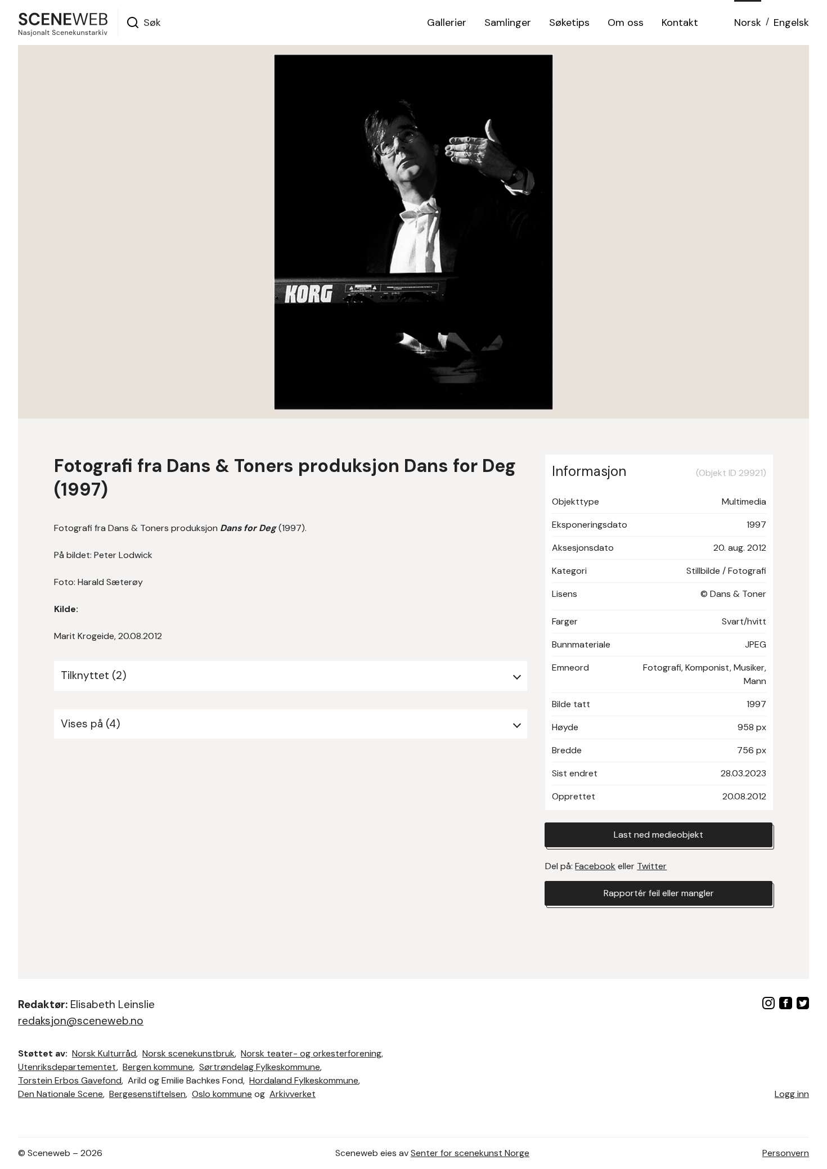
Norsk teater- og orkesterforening (311, 1053)
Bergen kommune (158, 1067)
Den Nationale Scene (60, 1094)
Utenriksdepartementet (67, 1067)
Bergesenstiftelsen (147, 1094)
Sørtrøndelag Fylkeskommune (259, 1067)
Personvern (785, 1153)
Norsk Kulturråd (104, 1053)
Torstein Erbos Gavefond (70, 1080)
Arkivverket (292, 1094)
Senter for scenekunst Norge (470, 1153)
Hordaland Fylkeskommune (303, 1080)
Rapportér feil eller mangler (659, 893)
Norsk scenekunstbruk (188, 1053)
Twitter (652, 866)
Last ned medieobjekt (658, 834)
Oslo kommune (222, 1094)
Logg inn (792, 1094)
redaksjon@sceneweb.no (80, 1021)
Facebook (595, 866)
